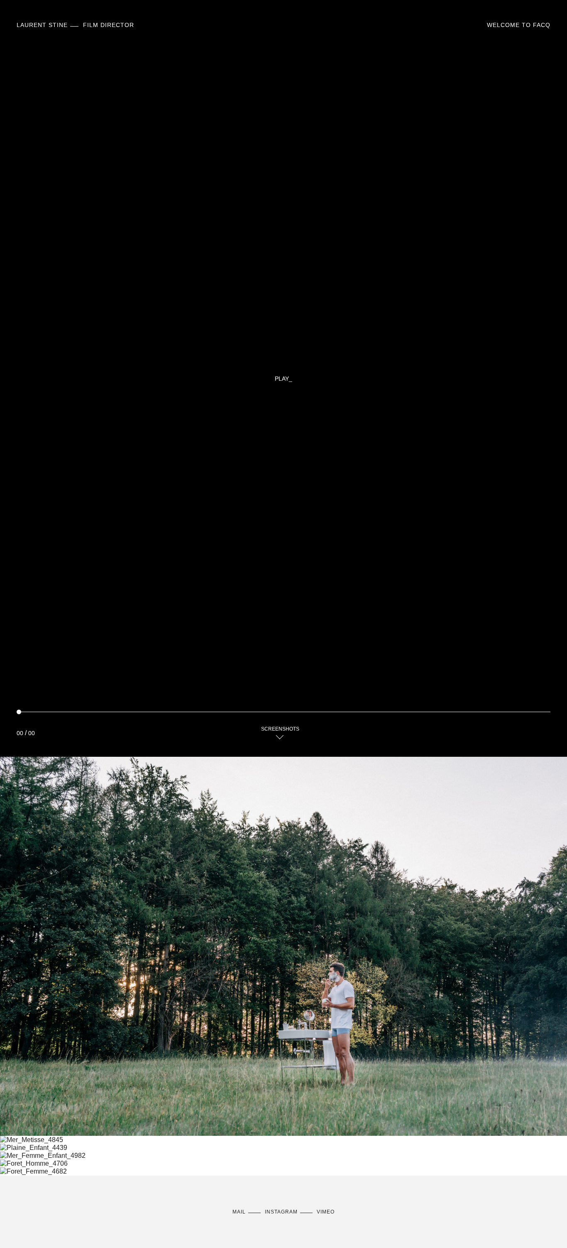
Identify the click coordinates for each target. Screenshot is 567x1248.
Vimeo (326, 1212)
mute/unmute (529, 729)
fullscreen (546, 729)
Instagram (281, 1212)
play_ (283, 378)
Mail (239, 1212)
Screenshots (280, 729)
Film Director (75, 25)
